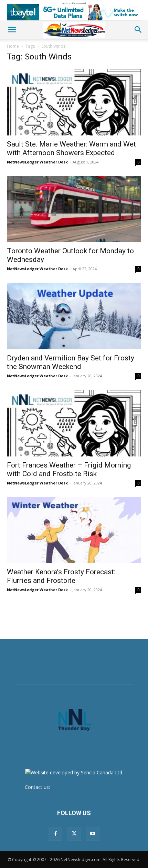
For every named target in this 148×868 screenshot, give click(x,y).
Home (13, 46)
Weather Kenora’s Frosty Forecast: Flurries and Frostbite (61, 576)
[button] (12, 29)
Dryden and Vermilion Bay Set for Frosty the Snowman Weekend (70, 362)
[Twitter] (74, 834)
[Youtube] (92, 834)
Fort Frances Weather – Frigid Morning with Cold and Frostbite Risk (69, 469)
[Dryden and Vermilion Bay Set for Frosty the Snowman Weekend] (74, 316)
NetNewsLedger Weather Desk (37, 161)
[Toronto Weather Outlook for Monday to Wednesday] (74, 209)
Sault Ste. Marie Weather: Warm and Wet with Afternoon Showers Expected (71, 148)
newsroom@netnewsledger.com (87, 787)
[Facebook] (55, 834)
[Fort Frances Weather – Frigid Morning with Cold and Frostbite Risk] (74, 423)
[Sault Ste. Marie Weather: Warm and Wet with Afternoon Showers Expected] (74, 102)
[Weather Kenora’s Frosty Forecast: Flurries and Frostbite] (74, 530)
